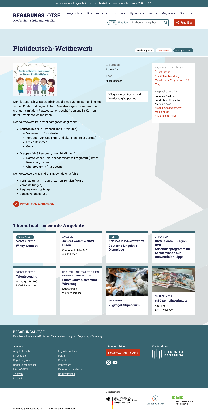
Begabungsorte (22, 360)
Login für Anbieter (68, 351)
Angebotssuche (22, 351)
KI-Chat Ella (20, 355)
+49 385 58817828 (166, 115)
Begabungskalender (24, 364)
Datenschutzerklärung (70, 369)
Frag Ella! (187, 22)
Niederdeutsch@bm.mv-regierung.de (168, 109)
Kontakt (62, 360)
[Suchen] (166, 22)
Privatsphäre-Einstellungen (62, 408)
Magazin (18, 378)
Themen (18, 373)
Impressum (64, 364)
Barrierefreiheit (66, 373)
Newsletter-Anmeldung (123, 352)
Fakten (62, 355)
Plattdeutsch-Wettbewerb (37, 204)
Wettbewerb (164, 50)
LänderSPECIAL (22, 369)
